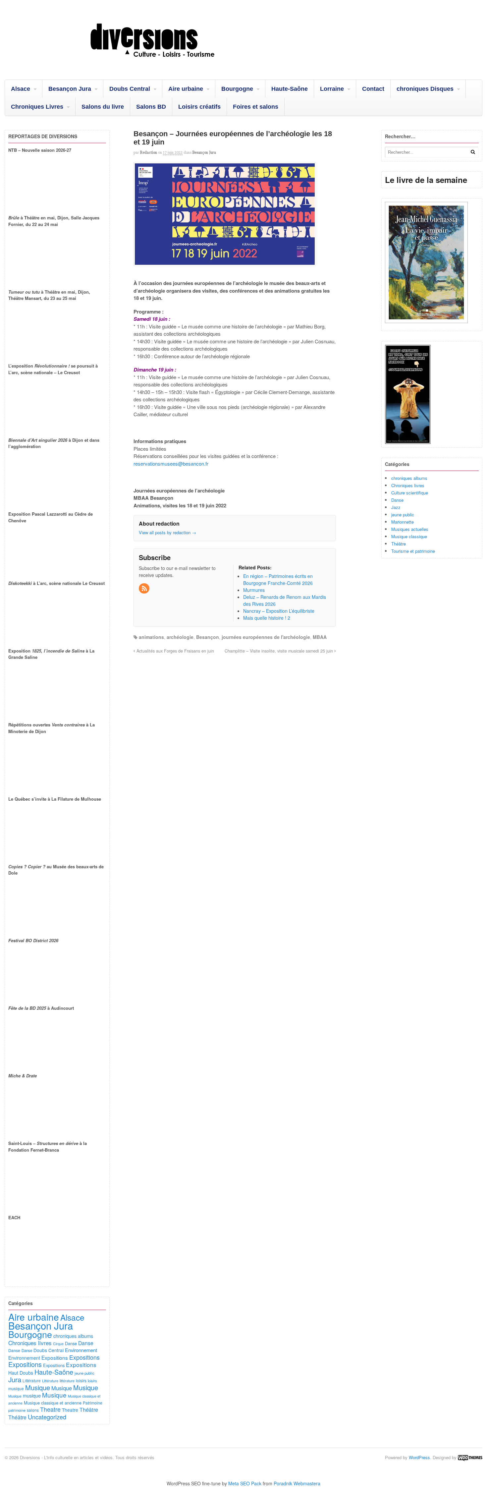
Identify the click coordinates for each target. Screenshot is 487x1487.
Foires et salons (255, 106)
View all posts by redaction (167, 532)
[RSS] (144, 588)
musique (16, 1388)
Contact (373, 89)
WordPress (419, 1457)
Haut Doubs (20, 1372)
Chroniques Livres (37, 106)
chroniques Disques (425, 89)
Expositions (54, 1357)
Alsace (20, 89)
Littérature (32, 1380)
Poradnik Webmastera (297, 1483)
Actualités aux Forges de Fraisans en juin (174, 651)
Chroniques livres (407, 485)
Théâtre (398, 544)
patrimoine (17, 1410)
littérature (67, 1380)
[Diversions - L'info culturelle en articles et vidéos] (170, 62)
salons (33, 1410)
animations (151, 637)
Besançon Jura (69, 89)
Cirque (58, 1343)
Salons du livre (102, 106)
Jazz (396, 507)
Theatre (50, 1409)
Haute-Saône (289, 89)
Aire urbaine (185, 89)
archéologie (180, 637)
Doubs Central (129, 89)
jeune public (402, 514)
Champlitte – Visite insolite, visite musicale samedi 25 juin (279, 651)
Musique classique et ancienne (52, 1403)
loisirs (81, 1380)
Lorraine (332, 89)
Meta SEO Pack (244, 1483)
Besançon (207, 637)
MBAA (320, 637)
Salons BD (151, 106)
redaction (148, 152)
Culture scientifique (409, 492)
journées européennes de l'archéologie (266, 637)
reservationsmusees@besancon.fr (171, 463)
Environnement (81, 1349)
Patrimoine (92, 1402)
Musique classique (409, 536)
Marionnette (402, 522)
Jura (14, 1379)
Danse (397, 500)
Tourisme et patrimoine (413, 551)
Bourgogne (237, 89)
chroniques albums (409, 478)
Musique (37, 1387)
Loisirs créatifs (199, 106)
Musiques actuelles (409, 529)
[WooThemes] (470, 1457)
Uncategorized (47, 1416)
